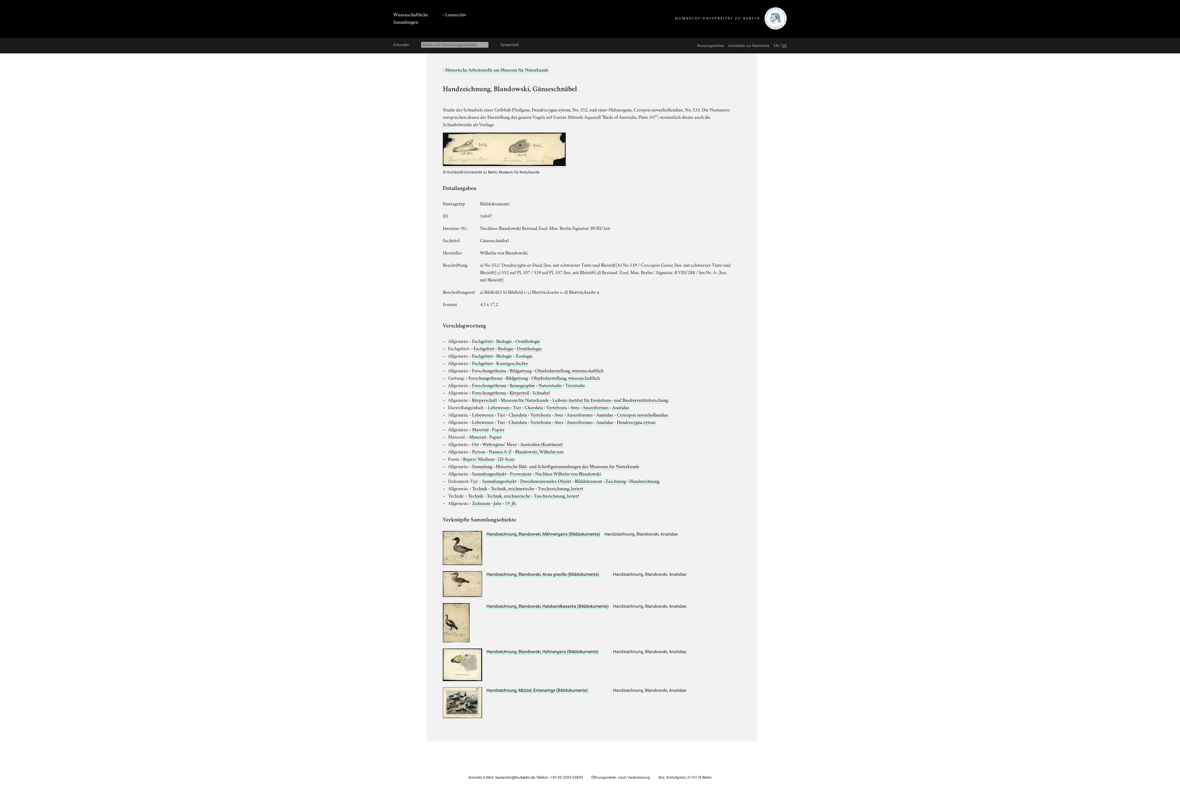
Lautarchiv (455, 14)
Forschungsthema (489, 370)
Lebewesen (498, 407)
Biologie (504, 340)
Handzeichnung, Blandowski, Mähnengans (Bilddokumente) (543, 534)
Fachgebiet (482, 340)
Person (478, 451)
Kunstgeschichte (512, 362)
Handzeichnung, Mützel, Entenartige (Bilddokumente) (537, 690)
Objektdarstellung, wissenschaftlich (569, 370)
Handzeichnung (644, 480)
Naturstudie (550, 385)
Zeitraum (481, 502)
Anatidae (620, 407)
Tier (517, 407)
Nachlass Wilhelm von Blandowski (568, 473)
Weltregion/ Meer (499, 443)
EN (776, 46)
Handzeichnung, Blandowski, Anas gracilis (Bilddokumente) (542, 574)
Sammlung (482, 466)
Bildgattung (520, 370)
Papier (498, 429)
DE (784, 46)
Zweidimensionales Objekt (545, 480)
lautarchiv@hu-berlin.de (515, 777)
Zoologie (524, 355)
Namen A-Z (500, 451)
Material (480, 429)
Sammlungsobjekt (489, 473)
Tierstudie (575, 385)
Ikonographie (522, 385)
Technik (479, 488)
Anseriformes (596, 407)
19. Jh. (511, 502)
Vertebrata (556, 407)
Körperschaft (484, 399)
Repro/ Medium (478, 458)
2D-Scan (506, 458)
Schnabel (541, 392)
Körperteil (519, 392)
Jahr (498, 502)
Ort (475, 443)
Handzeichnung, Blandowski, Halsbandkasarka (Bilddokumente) (547, 606)
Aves (574, 407)
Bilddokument (588, 480)
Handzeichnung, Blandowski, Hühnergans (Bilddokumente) (542, 651)
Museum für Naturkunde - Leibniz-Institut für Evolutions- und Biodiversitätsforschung (584, 399)
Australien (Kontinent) (541, 443)
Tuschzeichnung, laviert (560, 488)
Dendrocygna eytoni (636, 421)
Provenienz (521, 473)
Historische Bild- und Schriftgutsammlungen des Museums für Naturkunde (567, 466)
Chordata (534, 407)
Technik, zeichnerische (512, 488)
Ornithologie (527, 340)
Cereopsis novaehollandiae (642, 414)
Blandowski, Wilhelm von (539, 451)
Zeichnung (615, 480)
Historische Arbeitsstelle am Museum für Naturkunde (497, 69)
